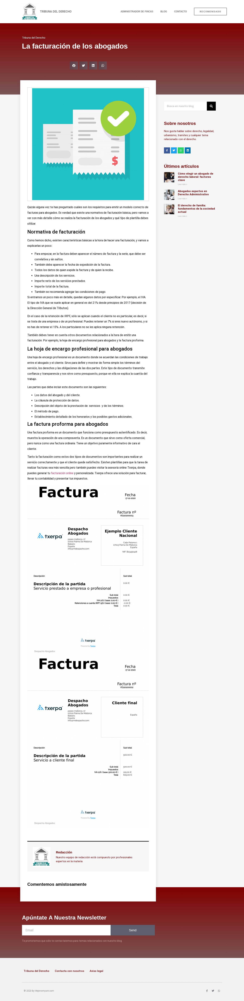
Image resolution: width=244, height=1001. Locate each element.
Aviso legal (96, 971)
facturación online (62, 473)
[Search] (211, 106)
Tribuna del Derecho (36, 971)
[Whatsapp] (181, 150)
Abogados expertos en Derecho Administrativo (193, 193)
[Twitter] (174, 150)
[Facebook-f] (167, 150)
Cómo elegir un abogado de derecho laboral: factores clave (195, 177)
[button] (74, 65)
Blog (163, 11)
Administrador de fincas (137, 11)
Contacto (180, 11)
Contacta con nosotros (69, 971)
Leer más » (182, 184)
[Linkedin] (188, 150)
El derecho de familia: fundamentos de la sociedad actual (196, 208)
